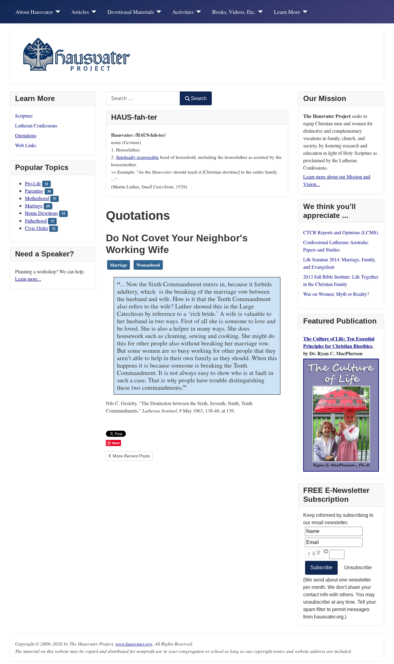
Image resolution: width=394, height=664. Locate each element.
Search (199, 98)
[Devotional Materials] (158, 12)
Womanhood (148, 265)
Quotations (25, 135)
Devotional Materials (130, 11)
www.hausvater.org (133, 644)
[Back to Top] (383, 652)
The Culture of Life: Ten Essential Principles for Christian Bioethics (338, 342)
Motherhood (37, 198)
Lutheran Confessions (36, 125)
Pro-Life (33, 183)
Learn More (287, 11)
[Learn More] (304, 12)
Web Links (25, 145)
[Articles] (93, 12)
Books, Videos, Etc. (233, 11)
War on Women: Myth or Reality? (336, 294)
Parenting (34, 190)
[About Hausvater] (57, 12)
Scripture (24, 115)
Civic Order (36, 228)
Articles (80, 11)
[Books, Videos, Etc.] (259, 12)
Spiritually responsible (137, 157)
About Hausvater (34, 11)
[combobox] (143, 98)
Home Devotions (41, 213)
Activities (183, 11)
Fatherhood (36, 220)
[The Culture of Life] (341, 414)
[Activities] (197, 12)
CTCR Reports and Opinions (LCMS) (340, 232)
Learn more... (28, 279)
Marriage (33, 205)
